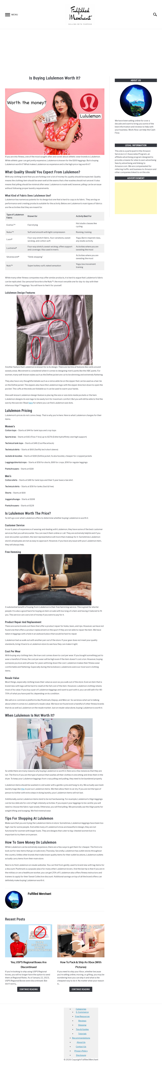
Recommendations (81, 1038)
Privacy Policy (81, 1051)
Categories (81, 1009)
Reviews (82, 1021)
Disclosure (81, 1055)
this (23, 789)
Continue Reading (29, 989)
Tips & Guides (82, 1029)
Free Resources (82, 1016)
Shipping (82, 1025)
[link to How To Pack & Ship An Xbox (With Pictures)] (80, 940)
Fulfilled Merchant (39, 894)
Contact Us (81, 1046)
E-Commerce (82, 1012)
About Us (81, 1042)
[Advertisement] (81, 52)
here (31, 403)
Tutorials (82, 1034)
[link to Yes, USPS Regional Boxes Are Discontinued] (28, 940)
